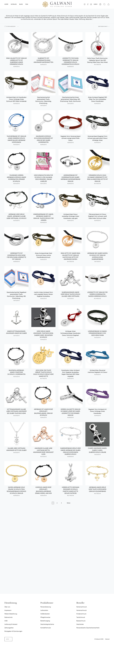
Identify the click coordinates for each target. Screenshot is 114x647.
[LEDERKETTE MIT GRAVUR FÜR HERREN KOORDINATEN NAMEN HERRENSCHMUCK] (97, 278)
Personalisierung (45, 607)
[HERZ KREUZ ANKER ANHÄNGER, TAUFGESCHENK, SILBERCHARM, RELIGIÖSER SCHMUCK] (43, 317)
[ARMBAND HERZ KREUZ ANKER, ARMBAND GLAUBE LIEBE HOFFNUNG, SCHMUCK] (16, 200)
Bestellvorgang (45, 621)
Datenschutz (8, 617)
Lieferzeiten (44, 610)
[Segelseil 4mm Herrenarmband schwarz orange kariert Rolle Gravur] (70, 122)
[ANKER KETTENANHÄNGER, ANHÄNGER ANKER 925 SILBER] (16, 317)
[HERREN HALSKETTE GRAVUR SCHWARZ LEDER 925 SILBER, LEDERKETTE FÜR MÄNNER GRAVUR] (70, 395)
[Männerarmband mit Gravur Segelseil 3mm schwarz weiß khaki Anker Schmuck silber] (97, 200)
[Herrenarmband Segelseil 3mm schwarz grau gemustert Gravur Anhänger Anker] (97, 122)
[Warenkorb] (108, 4)
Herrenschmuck (81, 610)
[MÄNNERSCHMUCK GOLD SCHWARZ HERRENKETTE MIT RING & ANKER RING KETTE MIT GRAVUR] (97, 161)
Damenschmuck (81, 607)
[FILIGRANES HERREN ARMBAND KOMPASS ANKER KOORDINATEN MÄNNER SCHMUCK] (16, 161)
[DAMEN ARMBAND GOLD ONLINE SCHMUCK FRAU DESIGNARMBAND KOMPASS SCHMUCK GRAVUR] (16, 473)
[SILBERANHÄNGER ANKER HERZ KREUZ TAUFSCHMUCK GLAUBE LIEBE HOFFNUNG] (70, 278)
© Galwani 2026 (98, 639)
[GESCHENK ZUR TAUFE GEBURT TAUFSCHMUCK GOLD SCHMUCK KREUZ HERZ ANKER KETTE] (43, 356)
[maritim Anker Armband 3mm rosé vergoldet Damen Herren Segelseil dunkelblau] (43, 278)
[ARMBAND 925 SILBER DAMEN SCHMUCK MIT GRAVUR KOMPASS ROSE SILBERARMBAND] (97, 239)
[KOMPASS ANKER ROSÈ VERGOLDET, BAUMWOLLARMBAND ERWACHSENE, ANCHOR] (43, 473)
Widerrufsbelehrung (10, 614)
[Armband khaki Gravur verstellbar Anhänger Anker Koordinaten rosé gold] (70, 200)
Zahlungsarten (9, 628)
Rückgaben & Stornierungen (13, 631)
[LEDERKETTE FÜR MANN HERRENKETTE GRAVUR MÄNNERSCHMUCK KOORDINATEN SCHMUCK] (70, 44)
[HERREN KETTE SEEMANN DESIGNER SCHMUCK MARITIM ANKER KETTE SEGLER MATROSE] (70, 473)
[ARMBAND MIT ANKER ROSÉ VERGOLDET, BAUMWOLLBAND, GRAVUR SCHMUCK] (43, 395)
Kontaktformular (45, 628)
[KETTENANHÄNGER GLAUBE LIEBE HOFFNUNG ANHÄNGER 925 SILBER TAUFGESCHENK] (16, 395)
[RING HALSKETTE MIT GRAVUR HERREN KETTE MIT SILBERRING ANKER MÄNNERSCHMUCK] (16, 44)
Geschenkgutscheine (47, 624)
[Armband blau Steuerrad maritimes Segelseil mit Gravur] (97, 356)
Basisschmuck (80, 621)
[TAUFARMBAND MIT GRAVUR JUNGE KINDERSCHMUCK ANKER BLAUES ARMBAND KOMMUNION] (16, 122)
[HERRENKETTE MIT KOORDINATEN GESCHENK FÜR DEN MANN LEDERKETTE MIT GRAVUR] (16, 239)
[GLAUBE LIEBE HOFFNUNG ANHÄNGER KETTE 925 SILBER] (16, 434)
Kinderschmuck (81, 614)
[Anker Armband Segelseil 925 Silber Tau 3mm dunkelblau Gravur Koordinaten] (97, 83)
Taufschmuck (80, 617)
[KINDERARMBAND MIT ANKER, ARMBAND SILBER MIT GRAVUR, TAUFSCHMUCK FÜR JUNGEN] (43, 200)
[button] (14, 4)
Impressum (7, 610)
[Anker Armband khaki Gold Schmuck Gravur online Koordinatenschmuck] (43, 239)
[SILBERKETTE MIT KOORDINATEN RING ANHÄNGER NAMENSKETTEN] (43, 44)
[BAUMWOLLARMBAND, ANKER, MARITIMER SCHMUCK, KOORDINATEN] (16, 356)
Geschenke (80, 624)
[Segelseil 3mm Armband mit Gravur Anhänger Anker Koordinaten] (97, 395)
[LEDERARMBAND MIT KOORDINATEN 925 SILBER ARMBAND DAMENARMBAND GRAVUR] (70, 161)
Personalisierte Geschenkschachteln (87, 628)
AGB (5, 621)
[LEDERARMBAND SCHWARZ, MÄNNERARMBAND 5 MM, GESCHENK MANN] (97, 317)
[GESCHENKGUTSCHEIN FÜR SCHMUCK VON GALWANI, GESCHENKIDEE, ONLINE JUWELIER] (43, 161)
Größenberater (45, 614)
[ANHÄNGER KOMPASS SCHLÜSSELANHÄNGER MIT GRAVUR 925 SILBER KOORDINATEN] (43, 122)
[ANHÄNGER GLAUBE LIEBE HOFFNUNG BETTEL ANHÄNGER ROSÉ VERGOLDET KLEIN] (43, 434)
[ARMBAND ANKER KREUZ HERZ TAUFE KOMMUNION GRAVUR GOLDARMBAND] (97, 473)
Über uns (7, 607)
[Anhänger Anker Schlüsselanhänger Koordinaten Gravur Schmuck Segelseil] (70, 317)
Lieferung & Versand (10, 624)
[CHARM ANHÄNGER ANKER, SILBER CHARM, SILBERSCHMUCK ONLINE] (97, 434)
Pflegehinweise (45, 617)
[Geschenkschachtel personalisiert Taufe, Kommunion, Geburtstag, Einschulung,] (43, 83)
